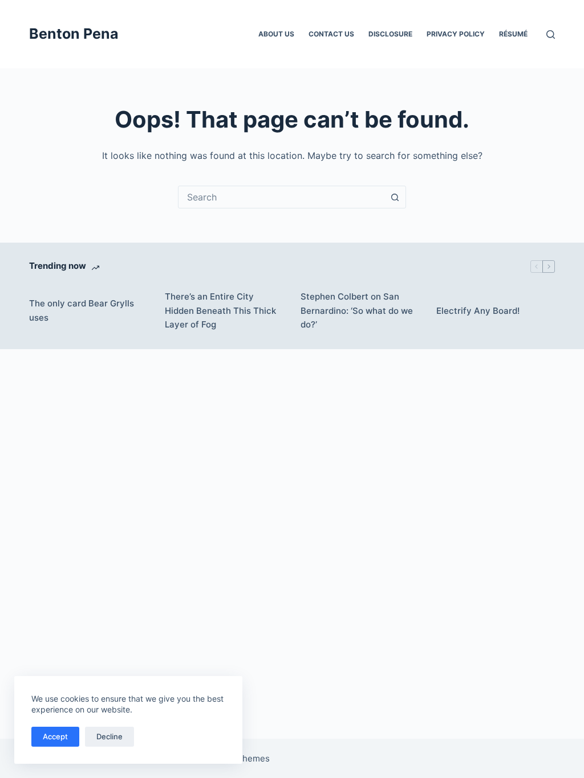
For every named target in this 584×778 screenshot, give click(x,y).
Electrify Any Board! (478, 310)
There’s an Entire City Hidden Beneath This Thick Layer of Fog (220, 310)
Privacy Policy (456, 34)
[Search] (550, 34)
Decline (109, 736)
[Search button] (394, 197)
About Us (276, 34)
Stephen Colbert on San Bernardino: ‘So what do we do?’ (357, 310)
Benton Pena (74, 33)
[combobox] (281, 197)
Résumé (513, 34)
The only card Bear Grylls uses (81, 310)
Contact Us (331, 34)
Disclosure (390, 34)
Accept (55, 736)
